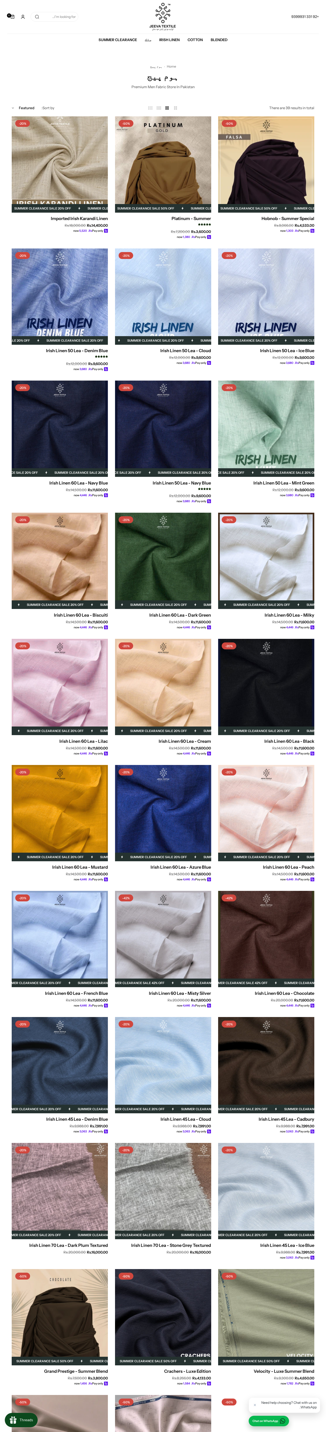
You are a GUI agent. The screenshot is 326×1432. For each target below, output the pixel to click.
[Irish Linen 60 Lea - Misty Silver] (163, 939)
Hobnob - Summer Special (288, 218)
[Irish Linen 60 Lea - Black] (266, 687)
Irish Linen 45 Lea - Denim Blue (77, 1119)
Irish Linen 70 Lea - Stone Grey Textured (171, 1245)
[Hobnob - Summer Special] (266, 164)
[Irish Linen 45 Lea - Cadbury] (266, 1065)
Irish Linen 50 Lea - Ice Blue (287, 350)
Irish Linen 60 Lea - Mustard (80, 867)
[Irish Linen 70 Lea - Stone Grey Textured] (163, 1191)
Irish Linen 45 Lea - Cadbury (286, 1119)
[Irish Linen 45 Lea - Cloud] (163, 1065)
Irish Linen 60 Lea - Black (289, 741)
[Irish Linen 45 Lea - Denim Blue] (60, 1065)
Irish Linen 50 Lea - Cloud (185, 350)
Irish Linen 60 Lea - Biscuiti (81, 615)
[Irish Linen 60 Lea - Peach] (266, 813)
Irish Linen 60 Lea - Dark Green (180, 615)
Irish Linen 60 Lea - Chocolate (284, 993)
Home (171, 66)
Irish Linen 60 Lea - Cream (185, 741)
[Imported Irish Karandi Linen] (60, 164)
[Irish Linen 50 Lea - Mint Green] (266, 429)
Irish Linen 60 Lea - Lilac (83, 741)
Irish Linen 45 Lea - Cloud (186, 1119)
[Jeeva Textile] (163, 17)
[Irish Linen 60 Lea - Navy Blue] (60, 429)
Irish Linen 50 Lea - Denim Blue (77, 350)
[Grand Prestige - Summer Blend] (60, 1317)
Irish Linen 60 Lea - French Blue (76, 993)
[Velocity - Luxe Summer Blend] (266, 1317)
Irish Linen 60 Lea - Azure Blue (181, 867)
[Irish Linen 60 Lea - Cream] (163, 687)
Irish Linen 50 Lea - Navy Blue (182, 483)
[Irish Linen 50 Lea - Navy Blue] (163, 429)
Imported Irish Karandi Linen (79, 218)
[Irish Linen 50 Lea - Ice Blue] (266, 296)
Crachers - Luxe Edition (187, 1371)
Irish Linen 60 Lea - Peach (288, 867)
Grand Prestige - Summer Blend (76, 1371)
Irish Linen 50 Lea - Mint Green (283, 483)
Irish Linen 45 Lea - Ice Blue (287, 1245)
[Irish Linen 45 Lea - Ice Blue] (266, 1191)
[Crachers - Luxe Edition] (163, 1317)
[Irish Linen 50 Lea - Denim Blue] (60, 296)
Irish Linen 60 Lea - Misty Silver (180, 993)
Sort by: (48, 108)
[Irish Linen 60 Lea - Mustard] (60, 813)
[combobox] (54, 17)
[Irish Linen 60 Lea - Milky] (266, 561)
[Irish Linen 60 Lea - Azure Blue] (163, 813)
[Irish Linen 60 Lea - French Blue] (60, 939)
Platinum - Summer (191, 218)
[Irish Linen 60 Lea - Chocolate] (266, 939)
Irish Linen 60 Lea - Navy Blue (78, 483)
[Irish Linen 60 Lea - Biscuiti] (60, 561)
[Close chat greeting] (255, 1405)
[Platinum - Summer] (163, 164)
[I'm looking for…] (37, 17)
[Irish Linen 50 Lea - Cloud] (163, 296)
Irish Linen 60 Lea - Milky (289, 615)
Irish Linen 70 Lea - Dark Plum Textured (68, 1245)
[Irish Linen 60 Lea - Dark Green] (163, 561)
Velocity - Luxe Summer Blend (284, 1371)
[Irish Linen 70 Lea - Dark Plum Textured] (60, 1191)
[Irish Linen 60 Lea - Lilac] (60, 687)
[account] (23, 16)
